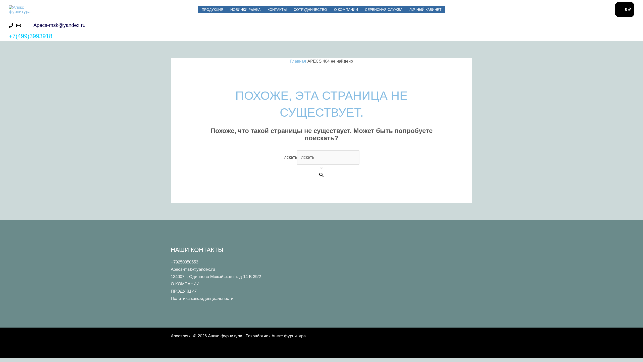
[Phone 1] (11, 25)
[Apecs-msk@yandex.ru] (18, 25)
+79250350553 (184, 262)
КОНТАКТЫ (277, 10)
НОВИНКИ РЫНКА (245, 10)
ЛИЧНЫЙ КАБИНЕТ (425, 10)
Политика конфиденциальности (202, 298)
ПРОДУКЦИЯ (212, 10)
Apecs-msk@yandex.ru (193, 269)
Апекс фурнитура (82, 9)
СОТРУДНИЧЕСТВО (310, 10)
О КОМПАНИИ (346, 10)
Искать (290, 157)
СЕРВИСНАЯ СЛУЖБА (383, 10)
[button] (630, 25)
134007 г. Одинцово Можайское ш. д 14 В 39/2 (216, 276)
